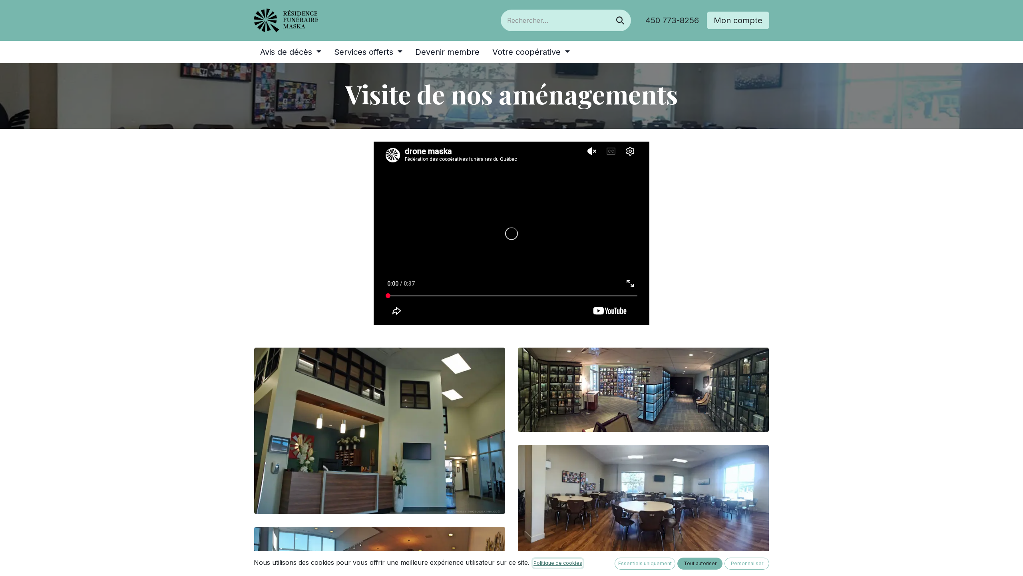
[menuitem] (291, 52)
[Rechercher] (620, 20)
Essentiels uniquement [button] (645, 563)
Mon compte (738, 20)
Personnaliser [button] (747, 563)
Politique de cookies (557, 563)
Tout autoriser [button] (700, 563)
